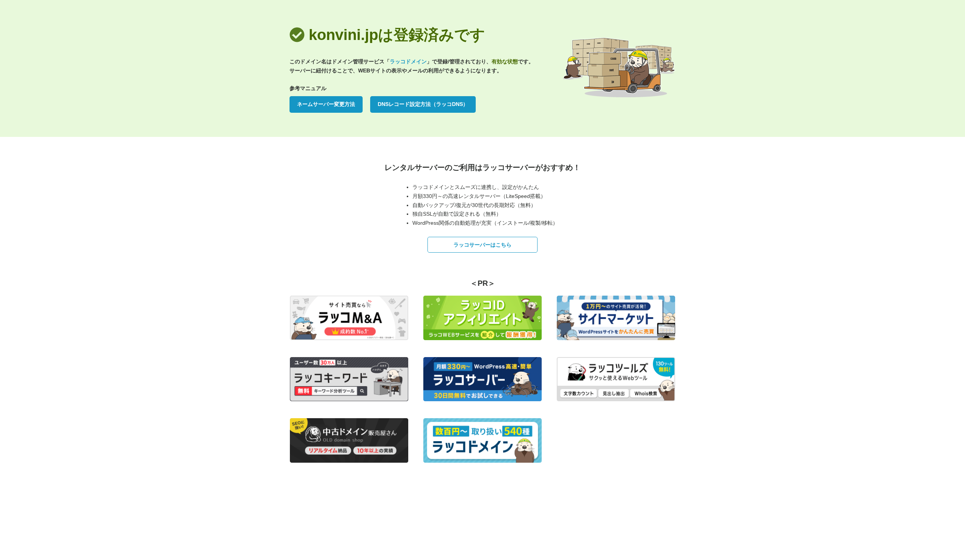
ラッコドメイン (408, 61)
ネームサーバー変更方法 (326, 104)
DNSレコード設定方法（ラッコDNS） (423, 104)
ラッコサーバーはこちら (482, 245)
